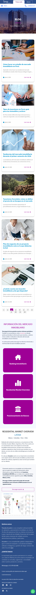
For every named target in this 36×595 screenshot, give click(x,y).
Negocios (17, 26)
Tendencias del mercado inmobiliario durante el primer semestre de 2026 (17, 155)
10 (16, 312)
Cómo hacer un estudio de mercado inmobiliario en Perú (17, 65)
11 (20, 312)
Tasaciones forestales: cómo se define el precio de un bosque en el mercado (18, 200)
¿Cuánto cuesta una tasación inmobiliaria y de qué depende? (15, 290)
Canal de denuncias (6, 574)
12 (25, 312)
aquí (12, 548)
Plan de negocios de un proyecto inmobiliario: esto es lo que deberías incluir (17, 246)
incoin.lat (22, 333)
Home (12, 26)
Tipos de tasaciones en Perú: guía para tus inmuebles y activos (16, 110)
